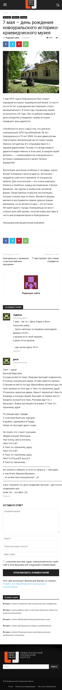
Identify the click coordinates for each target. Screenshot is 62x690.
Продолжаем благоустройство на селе (34, 619)
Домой (6, 13)
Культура (15, 13)
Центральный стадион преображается (34, 625)
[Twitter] (12, 44)
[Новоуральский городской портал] (31, 657)
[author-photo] (31, 289)
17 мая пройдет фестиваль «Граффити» (45, 260)
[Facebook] (6, 44)
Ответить (16, 351)
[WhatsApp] (26, 44)
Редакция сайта (12, 38)
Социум (23, 17)
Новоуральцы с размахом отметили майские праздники (16, 261)
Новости (16, 17)
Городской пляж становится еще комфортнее (37, 603)
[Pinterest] (19, 44)
